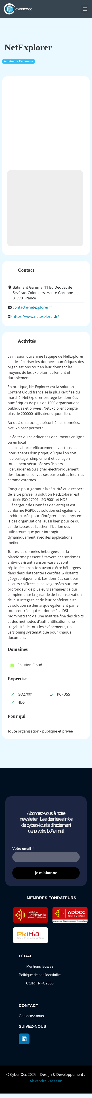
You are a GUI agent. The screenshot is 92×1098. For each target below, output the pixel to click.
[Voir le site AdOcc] (70, 915)
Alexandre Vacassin (46, 1081)
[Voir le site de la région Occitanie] (30, 915)
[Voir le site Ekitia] (30, 935)
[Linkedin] (24, 1039)
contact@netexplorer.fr (32, 307)
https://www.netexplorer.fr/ (36, 316)
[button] (84, 9)
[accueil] (19, 8)
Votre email (22, 849)
